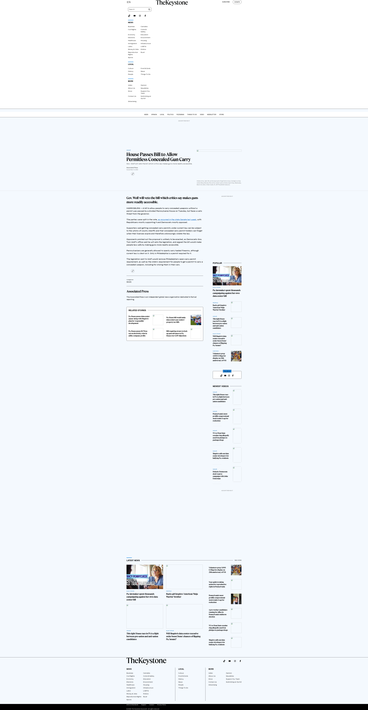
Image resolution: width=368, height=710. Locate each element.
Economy (131, 34)
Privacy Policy (161, 704)
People (130, 74)
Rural (143, 52)
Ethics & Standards (132, 704)
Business (131, 26)
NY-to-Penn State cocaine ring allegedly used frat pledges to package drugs (221, 436)
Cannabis (144, 26)
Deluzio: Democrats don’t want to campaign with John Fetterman (220, 475)
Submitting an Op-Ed (234, 682)
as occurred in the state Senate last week (177, 220)
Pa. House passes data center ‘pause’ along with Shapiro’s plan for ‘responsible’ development (139, 319)
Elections (131, 37)
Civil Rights (132, 29)
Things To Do (145, 74)
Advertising (132, 101)
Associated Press (132, 168)
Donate (237, 2)
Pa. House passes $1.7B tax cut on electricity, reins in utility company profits (138, 333)
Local (162, 114)
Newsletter (145, 88)
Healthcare (132, 40)
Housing (144, 40)
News (143, 71)
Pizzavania (180, 114)
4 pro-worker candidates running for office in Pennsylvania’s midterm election (218, 613)
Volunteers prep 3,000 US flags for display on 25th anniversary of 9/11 (219, 357)
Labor (130, 46)
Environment (145, 37)
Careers (151, 704)
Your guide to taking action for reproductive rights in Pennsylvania (217, 584)
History (130, 71)
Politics (143, 49)
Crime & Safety (148, 676)
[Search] (149, 9)
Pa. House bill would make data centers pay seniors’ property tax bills (176, 319)
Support (143, 704)
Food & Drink (145, 68)
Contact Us (132, 96)
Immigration (132, 43)
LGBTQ (143, 46)
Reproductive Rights (134, 696)
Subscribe (226, 2)
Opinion (144, 85)
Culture (130, 68)
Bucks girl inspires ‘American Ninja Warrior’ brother (219, 307)
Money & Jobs (133, 49)
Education (144, 34)
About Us (131, 88)
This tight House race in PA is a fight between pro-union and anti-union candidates (220, 323)
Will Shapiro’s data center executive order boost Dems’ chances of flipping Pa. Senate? (220, 341)
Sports (130, 57)
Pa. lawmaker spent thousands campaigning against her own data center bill (227, 293)
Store (130, 91)
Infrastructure (146, 43)
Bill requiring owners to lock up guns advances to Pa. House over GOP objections (176, 333)
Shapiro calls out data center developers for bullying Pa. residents (221, 455)
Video (130, 85)
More (211, 669)
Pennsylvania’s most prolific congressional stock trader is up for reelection (221, 417)
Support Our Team (233, 679)
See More (238, 560)
